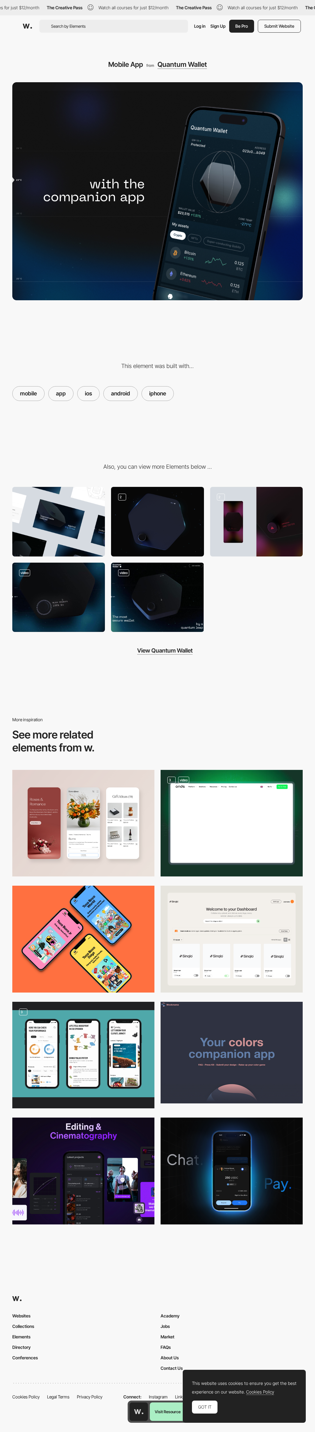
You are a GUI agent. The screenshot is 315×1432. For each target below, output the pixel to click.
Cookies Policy (26, 1396)
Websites (21, 1315)
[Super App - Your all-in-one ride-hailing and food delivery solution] (232, 823)
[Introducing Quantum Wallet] (157, 597)
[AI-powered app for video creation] (83, 1171)
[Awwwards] (27, 26)
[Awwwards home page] (139, 1411)
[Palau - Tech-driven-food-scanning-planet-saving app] (83, 1055)
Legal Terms (58, 1396)
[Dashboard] (232, 939)
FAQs (166, 1347)
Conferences (25, 1357)
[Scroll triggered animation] (58, 597)
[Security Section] (256, 521)
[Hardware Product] (157, 521)
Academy (170, 1315)
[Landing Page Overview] (58, 521)
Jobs (165, 1326)
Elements (21, 1336)
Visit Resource (168, 1411)
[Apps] (83, 939)
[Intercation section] (232, 1171)
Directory (21, 1347)
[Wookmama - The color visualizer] (232, 1052)
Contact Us (172, 1368)
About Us (170, 1357)
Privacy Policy (89, 1396)
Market (167, 1336)
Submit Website (279, 26)
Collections (23, 1326)
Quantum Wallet (182, 64)
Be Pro (241, 26)
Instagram (158, 1396)
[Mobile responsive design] (83, 823)
